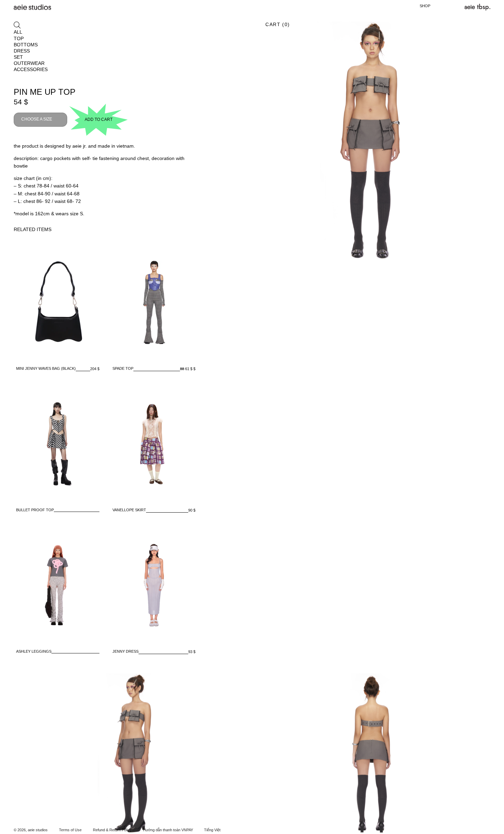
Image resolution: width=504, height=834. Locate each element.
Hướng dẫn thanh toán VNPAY (168, 830)
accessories (31, 69)
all (18, 32)
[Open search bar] (17, 25)
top (19, 38)
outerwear (29, 63)
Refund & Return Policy (112, 830)
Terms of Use (70, 830)
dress (22, 51)
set (18, 57)
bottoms (26, 44)
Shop (425, 6)
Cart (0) (277, 24)
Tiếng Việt (212, 830)
